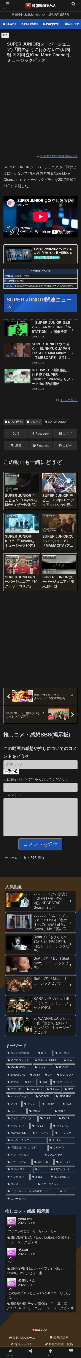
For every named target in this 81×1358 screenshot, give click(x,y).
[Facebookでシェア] (13, 1185)
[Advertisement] (40, 107)
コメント (12, 795)
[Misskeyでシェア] (67, 1173)
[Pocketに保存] (49, 1185)
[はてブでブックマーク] (31, 1185)
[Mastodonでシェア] (31, 1173)
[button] (65, 445)
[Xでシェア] (13, 1173)
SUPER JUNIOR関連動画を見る (59, 156)
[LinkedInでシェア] (40, 1197)
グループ (35, 421)
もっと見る (69, 400)
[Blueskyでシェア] (49, 1173)
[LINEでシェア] (67, 1185)
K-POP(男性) (15, 421)
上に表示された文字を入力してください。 (36, 779)
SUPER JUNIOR (58, 421)
